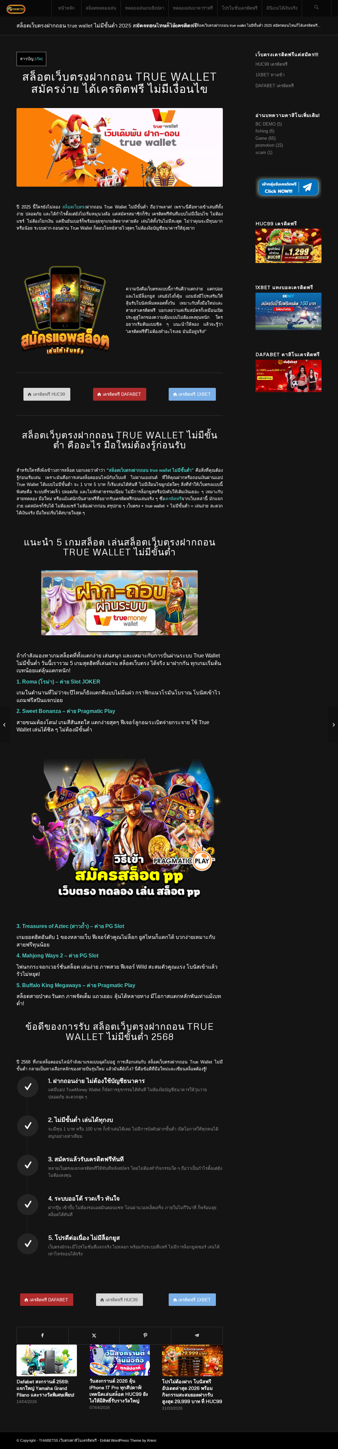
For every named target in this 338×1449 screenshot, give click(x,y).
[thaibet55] (16, 8)
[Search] (316, 8)
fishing (261, 131)
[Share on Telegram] (196, 1335)
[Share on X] (94, 1335)
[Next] (213, 1371)
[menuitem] (66, 8)
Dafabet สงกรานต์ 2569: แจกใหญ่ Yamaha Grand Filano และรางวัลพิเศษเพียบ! (45, 1388)
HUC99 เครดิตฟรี (272, 64)
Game (261, 138)
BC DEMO (265, 124)
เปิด (39, 59)
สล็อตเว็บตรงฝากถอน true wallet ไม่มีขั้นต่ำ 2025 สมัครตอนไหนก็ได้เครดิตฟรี (107, 25)
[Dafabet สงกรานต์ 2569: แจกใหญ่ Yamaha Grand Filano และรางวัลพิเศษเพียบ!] (47, 1361)
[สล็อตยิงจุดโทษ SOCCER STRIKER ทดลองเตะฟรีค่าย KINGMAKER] (5, 724)
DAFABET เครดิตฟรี (275, 85)
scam (260, 152)
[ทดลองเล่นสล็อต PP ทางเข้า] (120, 826)
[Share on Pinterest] (145, 1335)
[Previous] (26, 1371)
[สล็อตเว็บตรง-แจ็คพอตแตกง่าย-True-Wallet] (120, 147)
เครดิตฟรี (173, 498)
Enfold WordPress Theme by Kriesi (128, 1440)
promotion (264, 145)
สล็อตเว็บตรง (74, 206)
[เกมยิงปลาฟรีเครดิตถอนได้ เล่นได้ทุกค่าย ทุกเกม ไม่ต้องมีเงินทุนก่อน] (333, 724)
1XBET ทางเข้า (270, 74)
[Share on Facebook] (42, 1335)
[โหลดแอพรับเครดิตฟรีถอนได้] (65, 310)
